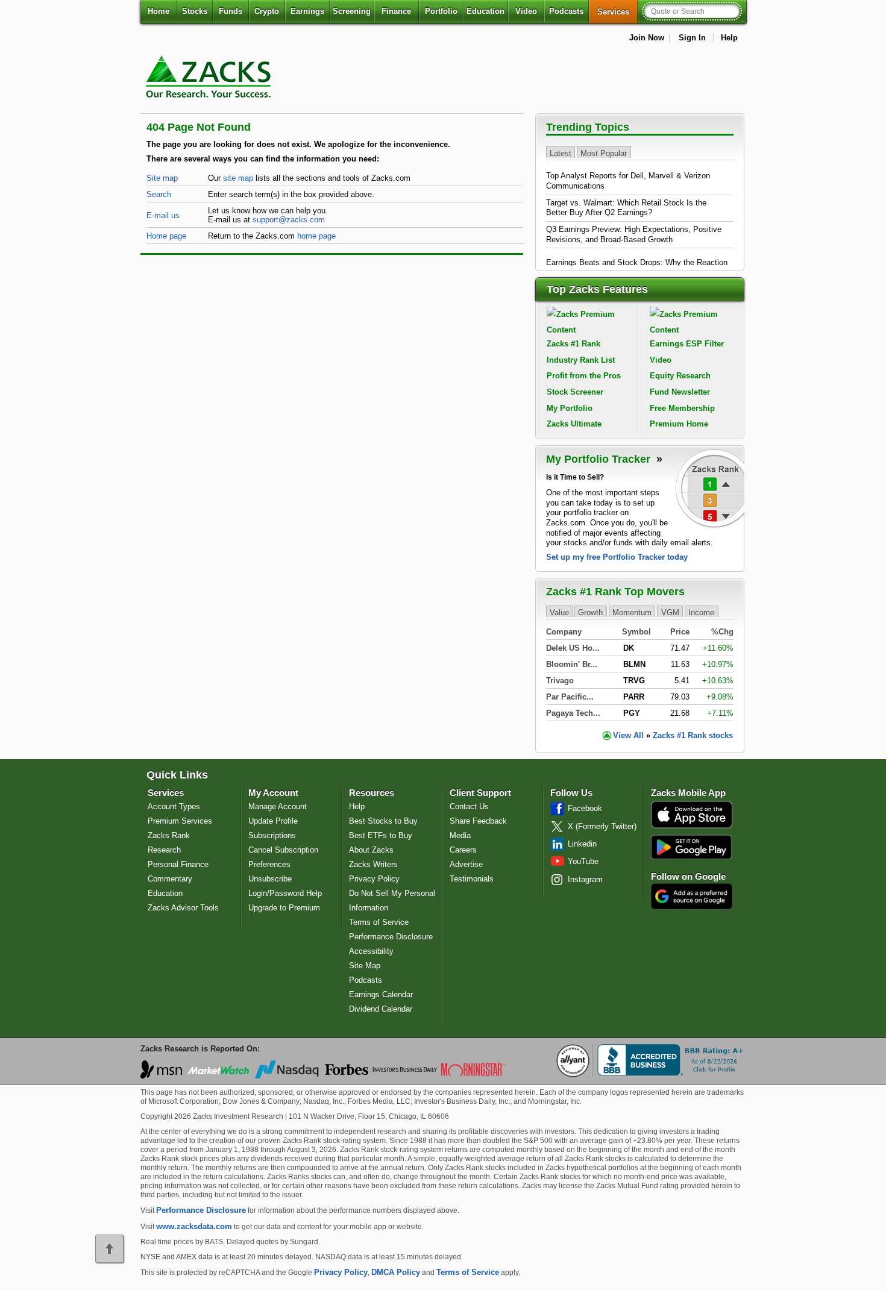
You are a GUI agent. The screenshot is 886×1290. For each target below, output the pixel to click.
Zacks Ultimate (574, 423)
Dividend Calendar (380, 1008)
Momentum (632, 611)
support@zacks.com (289, 219)
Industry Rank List (581, 360)
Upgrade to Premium (284, 907)
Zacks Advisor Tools (183, 907)
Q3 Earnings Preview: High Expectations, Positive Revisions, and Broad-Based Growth (633, 234)
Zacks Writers (373, 864)
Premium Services (180, 820)
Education (485, 11)
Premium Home (679, 423)
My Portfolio (569, 408)
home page (316, 235)
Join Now (646, 37)
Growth (590, 611)
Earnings (307, 11)
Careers (463, 849)
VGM (670, 611)
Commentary (170, 878)
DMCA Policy (395, 1272)
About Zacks (371, 849)
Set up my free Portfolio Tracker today (617, 557)
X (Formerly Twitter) (602, 826)
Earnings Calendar (381, 994)
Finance (396, 11)
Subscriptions (272, 835)
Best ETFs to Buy (380, 835)
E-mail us (163, 215)
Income (701, 611)
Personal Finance (178, 864)
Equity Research (680, 375)
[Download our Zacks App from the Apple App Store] (691, 826)
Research (164, 849)
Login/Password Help (285, 893)
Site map (162, 178)
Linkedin (582, 843)
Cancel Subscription (283, 849)
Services (617, 11)
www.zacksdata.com (194, 1226)
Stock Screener (575, 391)
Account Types (174, 806)
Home (158, 11)
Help (729, 37)
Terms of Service (379, 922)
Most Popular (603, 152)
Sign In (692, 37)
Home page (166, 235)
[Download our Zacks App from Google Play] (691, 846)
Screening (352, 11)
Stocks (194, 11)
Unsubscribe (270, 878)
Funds (230, 11)
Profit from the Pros (584, 375)
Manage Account (277, 806)
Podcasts (566, 11)
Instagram (585, 879)
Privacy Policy (374, 878)
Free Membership (682, 408)
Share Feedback (478, 820)
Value (559, 611)
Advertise (466, 864)
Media (460, 835)
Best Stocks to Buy (383, 820)
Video (526, 11)
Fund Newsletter (680, 391)
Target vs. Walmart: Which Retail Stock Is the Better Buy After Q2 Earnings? (626, 208)
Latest (560, 152)
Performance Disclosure (391, 936)
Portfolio (441, 11)
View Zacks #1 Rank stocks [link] (673, 735)
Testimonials (472, 878)
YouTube (583, 861)
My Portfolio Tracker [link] (599, 459)
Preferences (269, 864)
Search (158, 194)
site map (238, 178)
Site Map (364, 965)
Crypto (266, 11)
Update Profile (273, 820)
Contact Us (469, 806)
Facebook (585, 808)
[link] (210, 105)
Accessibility (371, 951)
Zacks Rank (169, 835)
